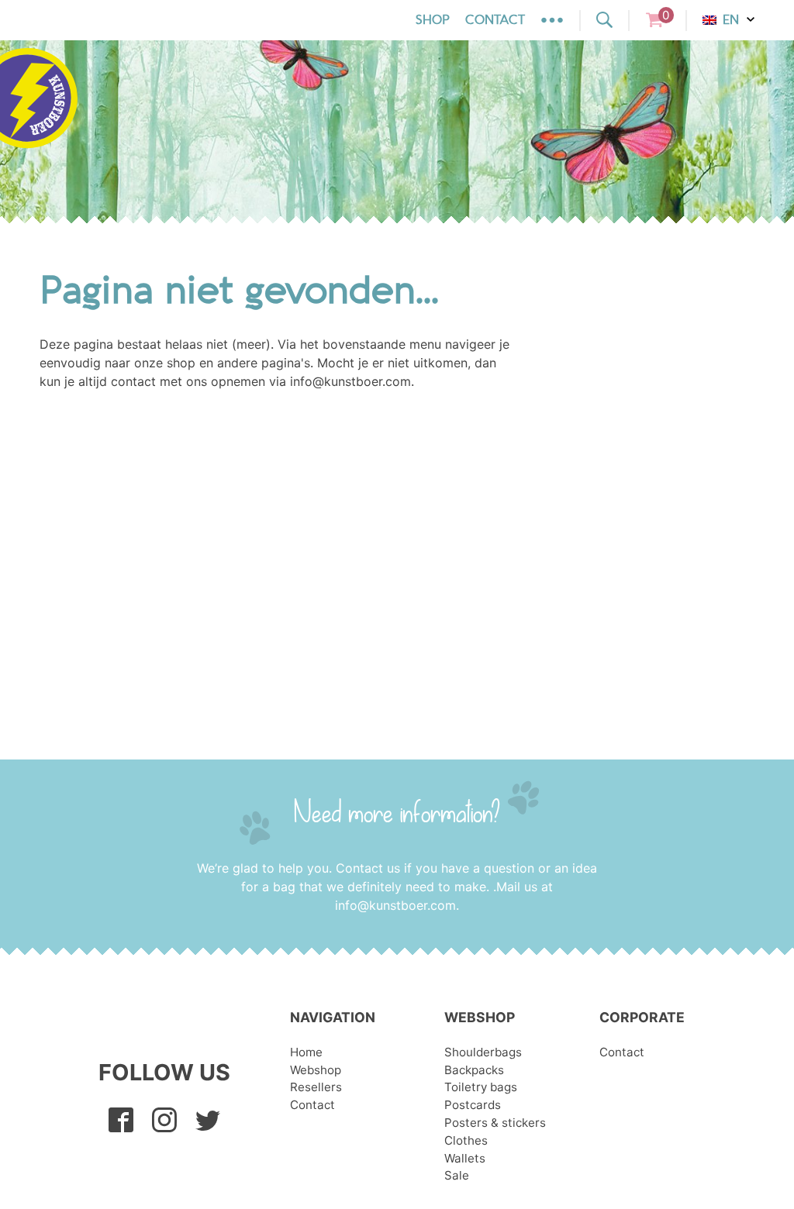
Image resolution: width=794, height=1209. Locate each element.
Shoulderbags (483, 1052)
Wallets (464, 1158)
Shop (433, 20)
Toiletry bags (480, 1087)
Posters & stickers (495, 1122)
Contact (495, 20)
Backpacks (474, 1070)
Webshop (315, 1070)
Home (306, 1052)
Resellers (316, 1087)
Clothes (466, 1140)
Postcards (472, 1104)
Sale (456, 1175)
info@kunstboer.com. (397, 905)
